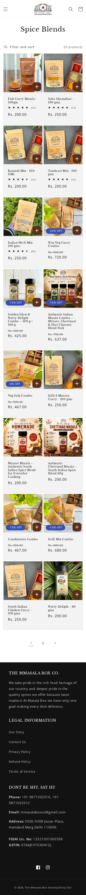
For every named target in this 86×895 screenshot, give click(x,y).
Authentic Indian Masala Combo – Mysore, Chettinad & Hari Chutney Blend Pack (62, 321)
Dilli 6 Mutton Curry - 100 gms (60, 397)
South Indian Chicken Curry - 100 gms (20, 610)
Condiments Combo (23, 539)
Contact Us (17, 742)
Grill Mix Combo (60, 539)
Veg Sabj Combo (20, 395)
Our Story (16, 732)
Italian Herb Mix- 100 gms (21, 244)
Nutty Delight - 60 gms (62, 608)
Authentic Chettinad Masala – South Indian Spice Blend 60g (62, 468)
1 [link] (31, 643)
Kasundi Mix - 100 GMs (21, 172)
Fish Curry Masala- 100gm (22, 100)
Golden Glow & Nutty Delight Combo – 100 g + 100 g (20, 319)
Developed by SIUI (60, 887)
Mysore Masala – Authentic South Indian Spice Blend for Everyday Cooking (22, 470)
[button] (5, 9)
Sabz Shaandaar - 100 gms (61, 100)
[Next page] (55, 643)
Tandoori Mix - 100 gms (62, 172)
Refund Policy (20, 762)
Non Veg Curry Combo (59, 244)
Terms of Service (22, 771)
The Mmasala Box (36, 887)
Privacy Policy (19, 752)
